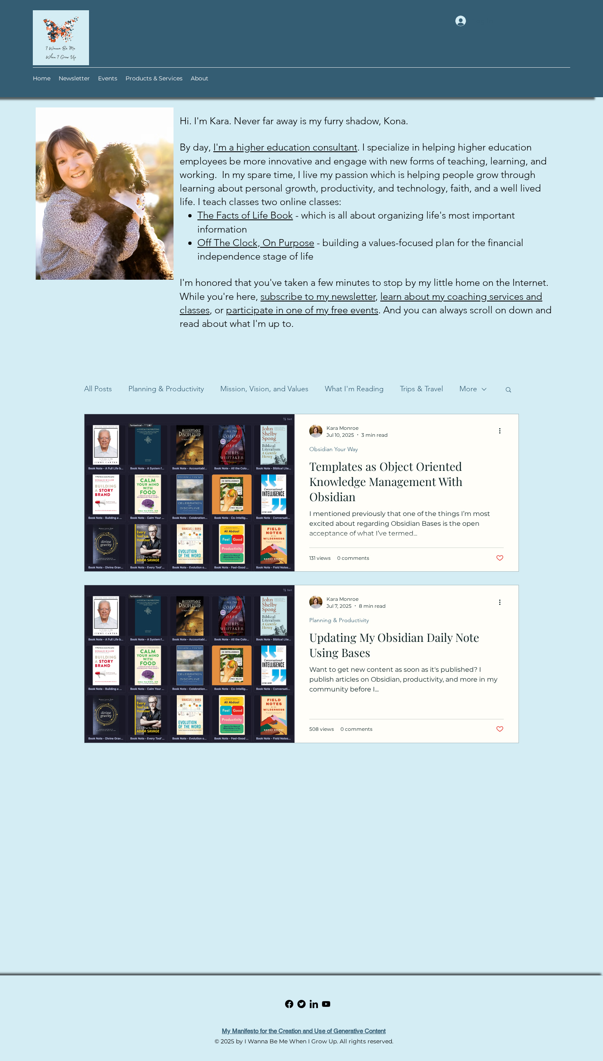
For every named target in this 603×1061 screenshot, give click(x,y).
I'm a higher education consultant (285, 147)
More (468, 388)
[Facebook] (301, 1004)
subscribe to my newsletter (317, 296)
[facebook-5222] (289, 1004)
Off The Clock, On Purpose (255, 243)
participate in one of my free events (302, 310)
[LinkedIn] (326, 1004)
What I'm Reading (354, 388)
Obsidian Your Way (333, 449)
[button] (508, 390)
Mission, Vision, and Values (264, 388)
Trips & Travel (421, 388)
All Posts (98, 388)
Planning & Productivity (166, 388)
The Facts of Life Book (245, 215)
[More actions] (502, 431)
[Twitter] (314, 1004)
